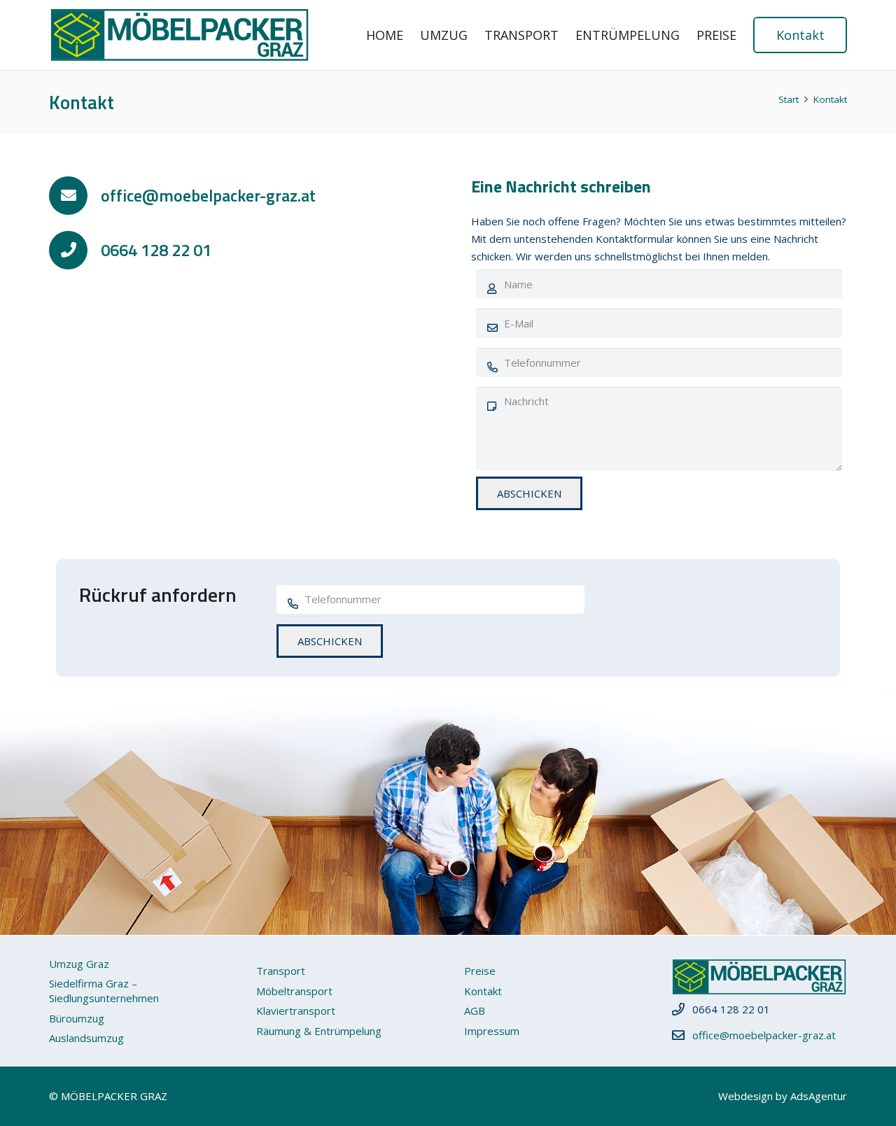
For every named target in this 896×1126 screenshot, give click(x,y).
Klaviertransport (295, 1011)
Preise (480, 971)
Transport (280, 971)
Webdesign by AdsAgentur (782, 1096)
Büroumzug (76, 1018)
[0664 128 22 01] (75, 250)
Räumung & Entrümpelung (319, 1031)
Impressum (491, 1031)
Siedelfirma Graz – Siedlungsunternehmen (104, 990)
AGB (474, 1011)
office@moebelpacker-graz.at (764, 1035)
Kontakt (483, 991)
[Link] (179, 35)
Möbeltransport (294, 991)
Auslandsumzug (86, 1038)
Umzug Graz (79, 964)
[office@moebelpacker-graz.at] (75, 195)
